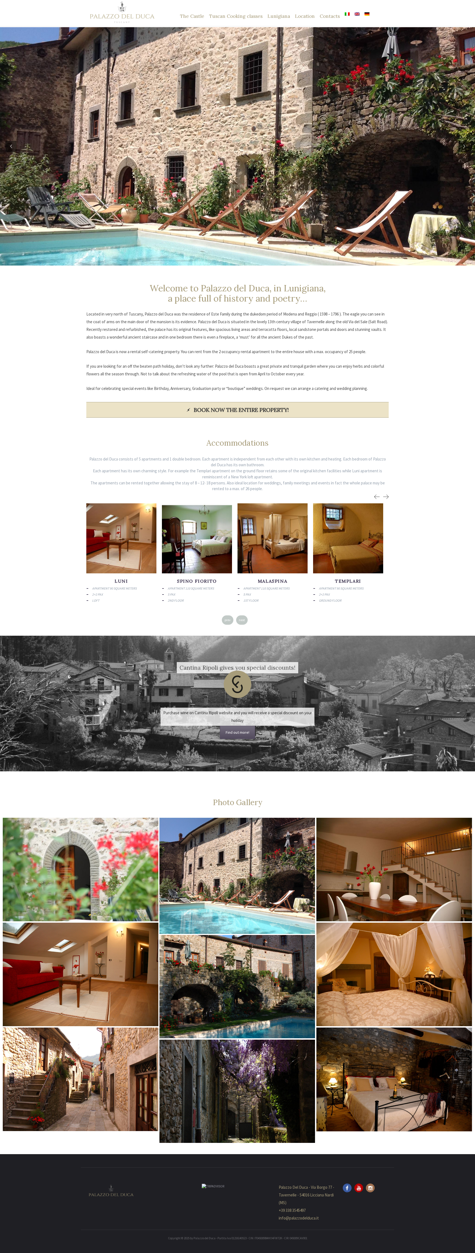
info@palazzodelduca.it (299, 1218)
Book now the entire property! (241, 409)
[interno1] (80, 974)
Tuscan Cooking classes (236, 16)
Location (305, 16)
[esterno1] (80, 870)
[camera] (394, 974)
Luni (196, 581)
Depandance (121, 581)
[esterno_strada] (80, 1079)
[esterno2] (237, 987)
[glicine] (237, 1091)
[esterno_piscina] (237, 876)
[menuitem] (347, 14)
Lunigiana (278, 16)
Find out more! (237, 732)
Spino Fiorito (272, 581)
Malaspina (348, 581)
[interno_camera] (394, 1079)
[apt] (394, 870)
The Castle (192, 16)
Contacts (330, 16)
